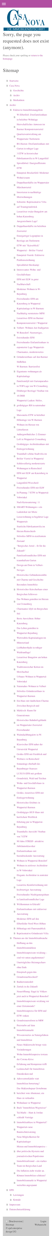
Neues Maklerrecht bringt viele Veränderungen (32, 1047)
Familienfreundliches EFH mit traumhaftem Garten (31, 558)
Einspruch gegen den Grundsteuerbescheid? (27, 974)
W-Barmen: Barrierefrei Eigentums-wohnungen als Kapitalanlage (29, 371)
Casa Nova (14, 85)
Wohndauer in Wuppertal (29, 1102)
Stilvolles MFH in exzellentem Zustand (31, 538)
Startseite (13, 80)
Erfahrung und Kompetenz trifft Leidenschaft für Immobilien (32, 1066)
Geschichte (18, 90)
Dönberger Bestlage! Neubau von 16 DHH (32, 393)
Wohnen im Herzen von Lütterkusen (28, 427)
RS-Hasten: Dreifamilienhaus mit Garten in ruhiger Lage (33, 146)
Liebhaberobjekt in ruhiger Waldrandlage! (29, 650)
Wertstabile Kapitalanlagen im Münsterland (31, 640)
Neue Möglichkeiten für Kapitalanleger (28, 1139)
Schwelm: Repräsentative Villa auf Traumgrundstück (31, 204)
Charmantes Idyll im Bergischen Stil (32, 611)
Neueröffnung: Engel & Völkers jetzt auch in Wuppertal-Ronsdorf (33, 994)
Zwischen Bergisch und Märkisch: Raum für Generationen (28, 710)
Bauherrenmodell (25, 981)
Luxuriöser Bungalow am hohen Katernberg (32, 659)
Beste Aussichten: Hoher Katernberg (28, 621)
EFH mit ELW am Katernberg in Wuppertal (32, 475)
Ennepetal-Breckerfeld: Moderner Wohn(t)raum (33, 175)
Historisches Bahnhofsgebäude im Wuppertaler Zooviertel (31, 722)
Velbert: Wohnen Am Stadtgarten (33, 327)
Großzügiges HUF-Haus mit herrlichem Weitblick (30, 814)
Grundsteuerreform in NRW (30, 1020)
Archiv (16, 95)
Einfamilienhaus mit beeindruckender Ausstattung (30, 853)
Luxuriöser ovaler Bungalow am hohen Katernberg (32, 214)
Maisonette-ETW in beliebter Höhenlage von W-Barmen (31, 417)
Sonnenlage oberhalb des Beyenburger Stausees (28, 766)
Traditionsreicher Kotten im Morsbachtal (30, 669)
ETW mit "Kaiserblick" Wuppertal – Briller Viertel (30, 248)
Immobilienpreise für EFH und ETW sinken (31, 1013)
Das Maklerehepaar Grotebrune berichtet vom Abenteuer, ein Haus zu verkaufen (32, 1093)
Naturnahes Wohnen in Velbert (31, 686)
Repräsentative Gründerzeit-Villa (32, 933)
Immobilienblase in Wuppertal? (32, 1122)
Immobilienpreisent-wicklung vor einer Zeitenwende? (33, 1003)
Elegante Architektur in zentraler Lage (32, 877)
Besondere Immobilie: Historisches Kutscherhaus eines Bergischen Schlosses (32, 589)
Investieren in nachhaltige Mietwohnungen (29, 194)
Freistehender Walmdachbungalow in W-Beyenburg (29, 734)
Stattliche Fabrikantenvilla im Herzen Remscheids (31, 529)
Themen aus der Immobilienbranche (30, 938)
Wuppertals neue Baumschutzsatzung (26, 1129)
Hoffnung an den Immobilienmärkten (26, 945)
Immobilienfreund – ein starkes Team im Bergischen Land (32, 1163)
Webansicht (40, 1224)
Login (43, 1221)
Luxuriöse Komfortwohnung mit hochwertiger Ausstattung (32, 887)
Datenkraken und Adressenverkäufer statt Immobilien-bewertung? (28, 1078)
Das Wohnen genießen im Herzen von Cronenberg (32, 601)
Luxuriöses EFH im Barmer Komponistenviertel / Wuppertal (32, 320)
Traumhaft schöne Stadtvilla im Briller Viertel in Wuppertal (32, 456)
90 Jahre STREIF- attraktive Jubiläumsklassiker (30, 843)
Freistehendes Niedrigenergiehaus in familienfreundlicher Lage (33, 897)
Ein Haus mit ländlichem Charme (33, 700)
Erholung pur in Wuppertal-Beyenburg (30, 824)
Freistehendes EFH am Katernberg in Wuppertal (28, 301)
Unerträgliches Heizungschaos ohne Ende (31, 965)
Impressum (14, 1204)
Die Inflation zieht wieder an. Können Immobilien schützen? (31, 1173)
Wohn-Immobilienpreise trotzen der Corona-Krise (32, 1057)
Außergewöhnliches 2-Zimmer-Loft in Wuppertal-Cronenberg (31, 437)
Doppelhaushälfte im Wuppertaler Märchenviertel (33, 185)
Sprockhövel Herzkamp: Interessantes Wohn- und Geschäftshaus (28, 269)
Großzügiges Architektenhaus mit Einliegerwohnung (33, 446)
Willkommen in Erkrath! (28, 904)
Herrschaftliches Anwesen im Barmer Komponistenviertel (31, 127)
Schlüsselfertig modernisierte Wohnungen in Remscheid (31, 466)
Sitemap (10, 1224)
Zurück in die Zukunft (27, 986)
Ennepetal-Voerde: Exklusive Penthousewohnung (30, 257)
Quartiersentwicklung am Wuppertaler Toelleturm (29, 136)
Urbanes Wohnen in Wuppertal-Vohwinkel (32, 679)
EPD (11, 1190)
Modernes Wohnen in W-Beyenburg (29, 291)
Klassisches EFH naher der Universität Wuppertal (30, 747)
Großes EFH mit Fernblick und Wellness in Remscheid (31, 756)
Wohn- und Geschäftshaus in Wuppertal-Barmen (30, 785)
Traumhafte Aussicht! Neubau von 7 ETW (31, 834)
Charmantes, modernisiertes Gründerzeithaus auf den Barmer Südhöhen (32, 356)
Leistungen (18, 1194)
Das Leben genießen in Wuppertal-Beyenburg (27, 630)
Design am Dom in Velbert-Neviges (30, 567)
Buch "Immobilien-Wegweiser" (32, 1107)
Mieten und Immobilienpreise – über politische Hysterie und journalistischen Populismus (32, 1151)
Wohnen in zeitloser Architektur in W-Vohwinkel (32, 868)
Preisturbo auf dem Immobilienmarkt (26, 1028)
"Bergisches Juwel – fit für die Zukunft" (31, 548)
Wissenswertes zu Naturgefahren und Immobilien (32, 1037)
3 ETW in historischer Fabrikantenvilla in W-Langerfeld (32, 156)
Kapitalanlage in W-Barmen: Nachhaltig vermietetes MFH (30, 311)
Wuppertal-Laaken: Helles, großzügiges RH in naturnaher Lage (31, 405)
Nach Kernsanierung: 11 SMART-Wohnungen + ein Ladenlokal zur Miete (29, 506)
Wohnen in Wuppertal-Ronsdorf (32, 860)
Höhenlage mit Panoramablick (31, 928)
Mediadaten (18, 100)
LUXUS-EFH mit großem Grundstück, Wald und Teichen (31, 776)
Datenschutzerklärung (19, 1209)
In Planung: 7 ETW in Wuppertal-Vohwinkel (33, 495)
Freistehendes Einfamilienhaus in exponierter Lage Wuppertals (33, 345)
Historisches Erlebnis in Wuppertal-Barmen (28, 805)
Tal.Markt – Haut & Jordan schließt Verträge (30, 1115)
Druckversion (15, 1221)
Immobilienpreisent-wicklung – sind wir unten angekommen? (32, 955)
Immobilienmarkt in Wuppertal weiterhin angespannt (32, 1183)
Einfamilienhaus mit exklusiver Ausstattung (32, 911)
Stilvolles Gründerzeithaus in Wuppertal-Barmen (30, 693)
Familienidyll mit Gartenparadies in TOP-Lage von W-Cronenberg (32, 383)
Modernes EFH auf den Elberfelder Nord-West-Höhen (31, 921)
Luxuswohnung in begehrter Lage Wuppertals (32, 519)
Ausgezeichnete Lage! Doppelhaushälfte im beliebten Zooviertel (31, 225)
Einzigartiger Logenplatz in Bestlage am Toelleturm (30, 238)
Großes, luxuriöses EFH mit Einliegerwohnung (30, 795)
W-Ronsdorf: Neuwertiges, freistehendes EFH (29, 335)
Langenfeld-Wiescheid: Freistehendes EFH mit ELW (30, 485)
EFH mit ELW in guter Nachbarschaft (28, 282)
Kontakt (17, 1199)
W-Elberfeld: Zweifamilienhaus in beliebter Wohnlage (32, 117)
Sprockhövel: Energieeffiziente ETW (31, 165)
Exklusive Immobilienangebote (28, 109)
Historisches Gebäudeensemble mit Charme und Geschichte (32, 577)
